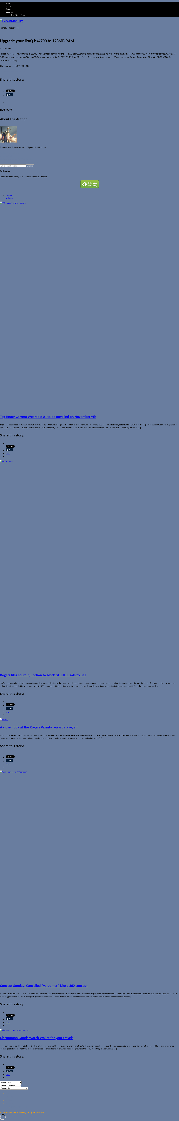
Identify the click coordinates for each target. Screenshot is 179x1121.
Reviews (9, 6)
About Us (9, 12)
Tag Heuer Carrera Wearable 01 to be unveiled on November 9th (48, 417)
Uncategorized (6, 156)
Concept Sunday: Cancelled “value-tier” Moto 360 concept (44, 986)
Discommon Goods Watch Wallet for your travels (36, 1038)
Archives (9, 198)
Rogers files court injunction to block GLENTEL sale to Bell (43, 675)
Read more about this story (12, 72)
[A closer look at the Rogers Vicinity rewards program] (4, 719)
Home (8, 3)
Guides (8, 9)
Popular (9, 195)
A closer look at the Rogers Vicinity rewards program (39, 727)
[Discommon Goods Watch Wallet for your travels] (14, 1030)
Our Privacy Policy (18, 15)
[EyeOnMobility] (89, 21)
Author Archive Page (9, 153)
